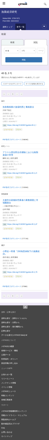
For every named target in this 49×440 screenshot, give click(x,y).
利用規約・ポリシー (9, 359)
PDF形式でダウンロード (12, 139)
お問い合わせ (6, 432)
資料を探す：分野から (10, 322)
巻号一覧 (20, 26)
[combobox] (11, 50)
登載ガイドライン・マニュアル (14, 415)
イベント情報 (6, 387)
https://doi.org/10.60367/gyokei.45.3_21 (22, 173)
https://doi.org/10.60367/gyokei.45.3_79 (22, 272)
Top (25, 307)
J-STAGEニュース (8, 391)
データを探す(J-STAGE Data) (13, 335)
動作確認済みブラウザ (10, 423)
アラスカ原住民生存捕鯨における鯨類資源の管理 (20, 153)
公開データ (5, 354)
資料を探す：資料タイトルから (14, 318)
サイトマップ (6, 436)
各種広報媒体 (6, 399)
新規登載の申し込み (9, 363)
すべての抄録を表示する (34, 84)
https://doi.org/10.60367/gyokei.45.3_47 (22, 224)
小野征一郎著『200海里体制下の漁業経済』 (21, 252)
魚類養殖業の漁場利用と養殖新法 (18, 106)
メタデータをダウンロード (12, 84)
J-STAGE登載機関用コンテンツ (14, 411)
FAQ (3, 428)
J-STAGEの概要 (7, 346)
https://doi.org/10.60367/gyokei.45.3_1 (21, 125)
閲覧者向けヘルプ (8, 419)
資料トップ (7, 26)
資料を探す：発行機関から (12, 326)
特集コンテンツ (7, 395)
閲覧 (36, 42)
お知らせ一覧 (6, 374)
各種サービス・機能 (9, 350)
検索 (12, 42)
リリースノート (7, 378)
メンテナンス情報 (8, 383)
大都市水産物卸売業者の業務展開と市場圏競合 (20, 201)
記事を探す (5, 331)
